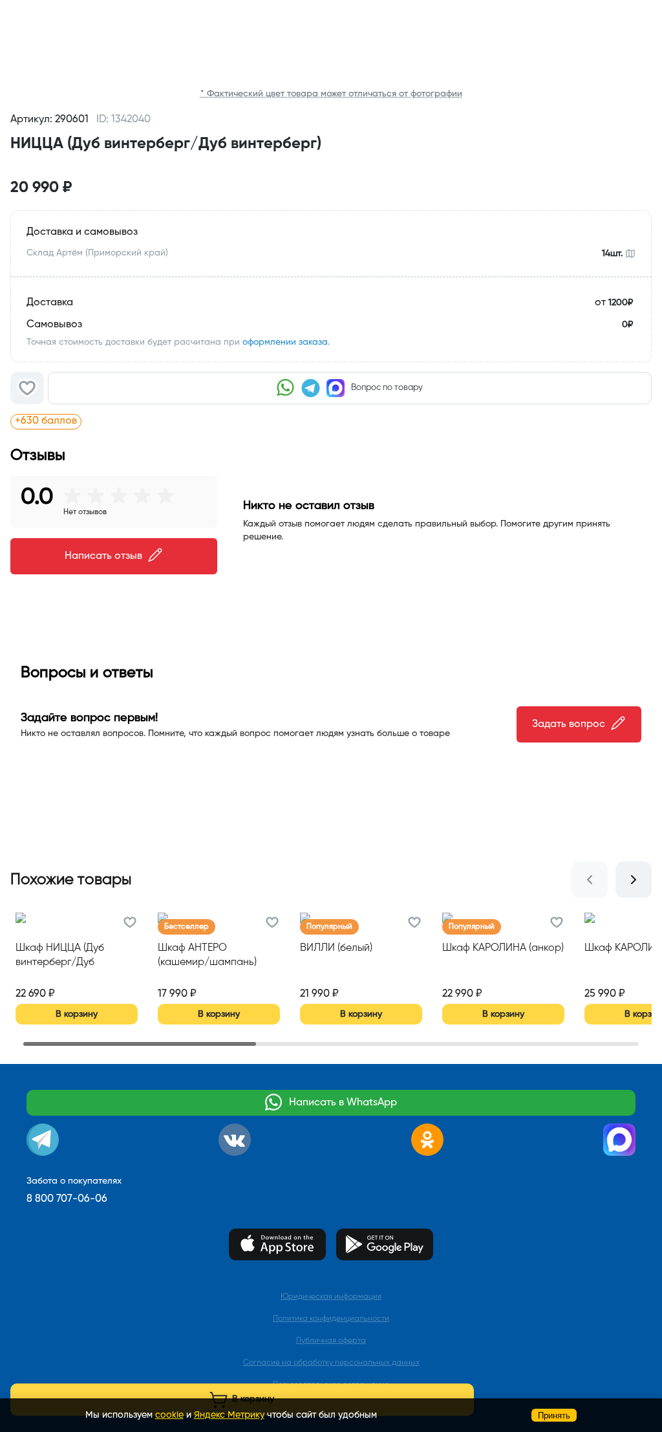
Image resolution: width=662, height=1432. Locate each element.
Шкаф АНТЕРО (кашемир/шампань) (207, 955)
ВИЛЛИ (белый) (336, 948)
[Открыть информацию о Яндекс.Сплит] (160, 421)
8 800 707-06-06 (67, 1199)
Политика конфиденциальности (331, 1319)
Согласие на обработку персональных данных (331, 1363)
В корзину (77, 1014)
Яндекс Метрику (229, 1415)
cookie (169, 1415)
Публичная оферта (331, 1341)
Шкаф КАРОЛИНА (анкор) (503, 948)
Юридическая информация (331, 1297)
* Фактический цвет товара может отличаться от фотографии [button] (331, 93)
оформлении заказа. (286, 342)
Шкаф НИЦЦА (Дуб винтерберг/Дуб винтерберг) (60, 956)
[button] (331, 164)
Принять (554, 1415)
